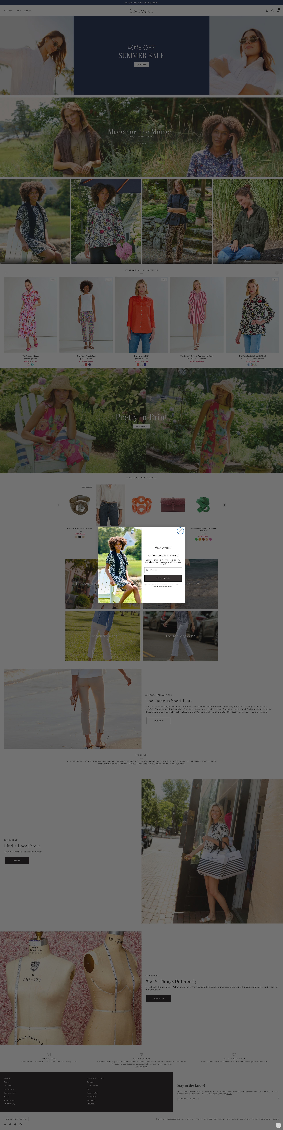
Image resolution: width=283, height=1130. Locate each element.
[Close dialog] (180, 531)
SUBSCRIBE (163, 578)
